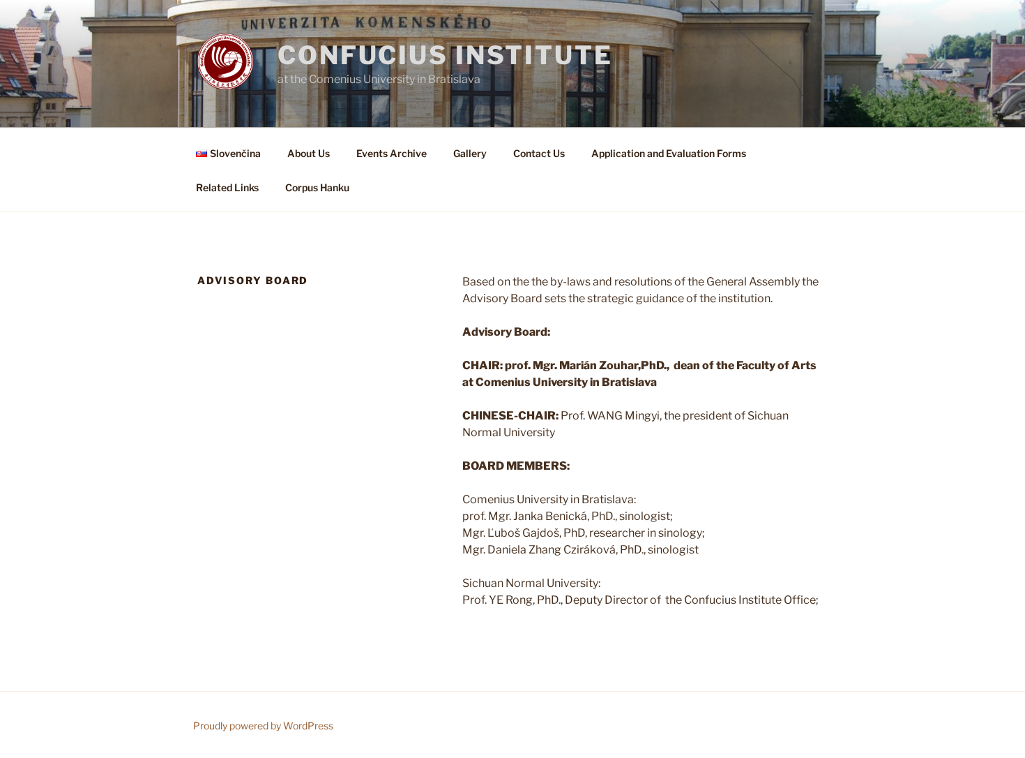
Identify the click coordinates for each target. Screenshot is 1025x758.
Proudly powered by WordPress (263, 725)
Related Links (227, 187)
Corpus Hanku (317, 187)
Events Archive (391, 153)
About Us (308, 153)
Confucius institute (445, 55)
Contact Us (539, 153)
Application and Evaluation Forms (668, 153)
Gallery (470, 153)
